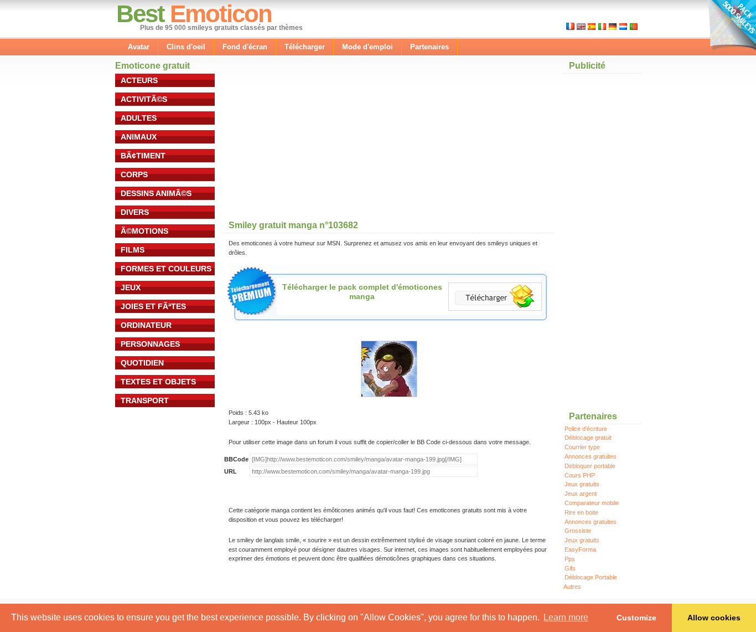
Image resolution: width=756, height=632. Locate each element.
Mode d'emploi (367, 47)
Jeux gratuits (582, 484)
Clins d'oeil (186, 47)
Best (140, 13)
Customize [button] (636, 617)
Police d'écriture (586, 428)
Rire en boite (581, 512)
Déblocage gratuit (588, 437)
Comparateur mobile (592, 503)
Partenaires (429, 47)
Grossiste (578, 530)
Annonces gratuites (591, 456)
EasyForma (580, 549)
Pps (570, 559)
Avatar (138, 47)
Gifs (570, 568)
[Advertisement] (306, 143)
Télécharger (304, 47)
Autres (572, 586)
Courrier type (582, 447)
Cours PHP (580, 475)
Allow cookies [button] (714, 617)
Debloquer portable (590, 466)
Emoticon (221, 13)
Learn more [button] (565, 617)
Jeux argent (581, 493)
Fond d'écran (244, 47)
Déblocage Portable (591, 577)
